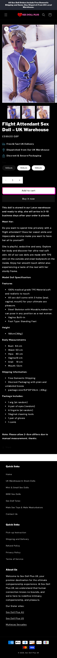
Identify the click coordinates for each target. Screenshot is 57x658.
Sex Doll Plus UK (32, 653)
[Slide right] (54, 113)
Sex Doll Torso (13, 501)
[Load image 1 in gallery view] (13, 112)
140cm (9, 168)
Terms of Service (14, 559)
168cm (38, 168)
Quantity (6, 174)
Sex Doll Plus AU (15, 612)
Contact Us (12, 514)
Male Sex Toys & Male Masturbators (24, 507)
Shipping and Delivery (17, 539)
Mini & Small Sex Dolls (17, 487)
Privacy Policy (13, 552)
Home (9, 474)
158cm (23, 168)
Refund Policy (13, 545)
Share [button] (8, 447)
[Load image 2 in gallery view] (28, 112)
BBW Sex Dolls (13, 494)
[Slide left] (3, 113)
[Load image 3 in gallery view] (43, 112)
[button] (6, 15)
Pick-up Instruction (16, 532)
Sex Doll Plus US (15, 618)
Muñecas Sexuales (16, 624)
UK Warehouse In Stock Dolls (20, 481)
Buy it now (28, 198)
